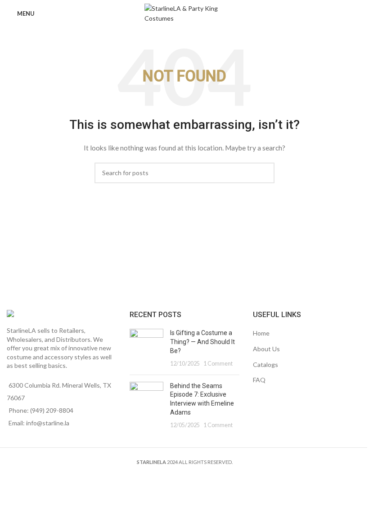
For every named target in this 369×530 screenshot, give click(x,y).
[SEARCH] (264, 173)
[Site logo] (184, 13)
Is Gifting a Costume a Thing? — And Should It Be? (202, 341)
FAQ (259, 380)
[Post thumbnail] (146, 348)
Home (261, 333)
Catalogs (265, 364)
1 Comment (218, 363)
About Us (266, 349)
